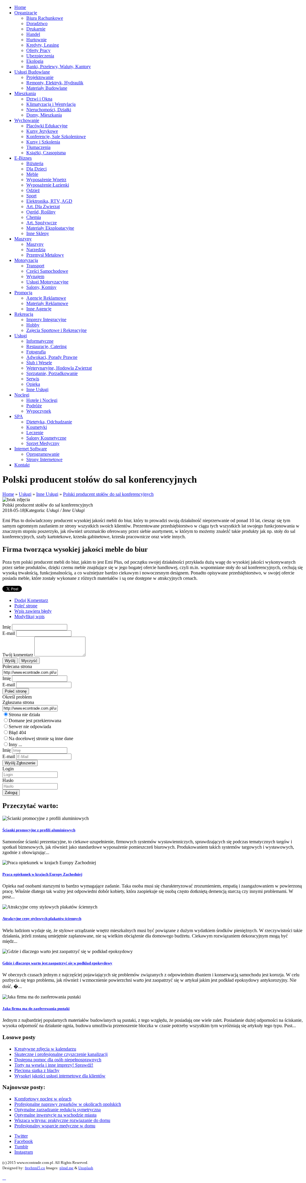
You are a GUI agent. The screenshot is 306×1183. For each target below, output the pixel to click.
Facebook (23, 1141)
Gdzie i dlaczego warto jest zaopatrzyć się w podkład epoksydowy (57, 963)
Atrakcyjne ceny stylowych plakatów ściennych (41, 918)
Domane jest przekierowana (35, 720)
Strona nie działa (24, 714)
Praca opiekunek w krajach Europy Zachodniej (42, 874)
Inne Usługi (47, 494)
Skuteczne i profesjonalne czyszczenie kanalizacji (61, 1054)
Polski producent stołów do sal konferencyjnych (108, 494)
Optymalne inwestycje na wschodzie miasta (55, 1115)
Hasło (7, 780)
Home (8, 494)
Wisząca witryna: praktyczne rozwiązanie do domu (62, 1120)
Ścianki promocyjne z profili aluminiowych (38, 830)
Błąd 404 (17, 732)
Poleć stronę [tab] (25, 605)
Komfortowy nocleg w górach (42, 1098)
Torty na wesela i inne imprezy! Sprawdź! (53, 1065)
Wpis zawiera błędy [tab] (33, 611)
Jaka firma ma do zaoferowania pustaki (36, 1008)
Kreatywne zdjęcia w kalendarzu (45, 1048)
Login (8, 768)
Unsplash (85, 1168)
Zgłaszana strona (18, 702)
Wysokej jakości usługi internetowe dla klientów (59, 1075)
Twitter (21, 1135)
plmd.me (66, 1168)
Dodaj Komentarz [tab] (31, 600)
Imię (6, 626)
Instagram (23, 1152)
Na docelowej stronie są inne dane (41, 738)
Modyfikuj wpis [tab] (29, 616)
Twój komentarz (17, 654)
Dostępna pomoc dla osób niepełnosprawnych (57, 1059)
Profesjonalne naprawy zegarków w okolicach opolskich (67, 1104)
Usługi (25, 494)
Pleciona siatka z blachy (36, 1070)
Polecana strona (17, 666)
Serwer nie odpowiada (30, 726)
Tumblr (21, 1146)
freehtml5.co (35, 1168)
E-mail (8, 633)
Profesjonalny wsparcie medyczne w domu (54, 1125)
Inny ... (15, 744)
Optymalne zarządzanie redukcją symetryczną (57, 1109)
